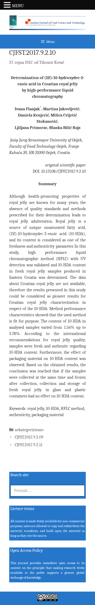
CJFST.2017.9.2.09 (29, 437)
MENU (18, 5)
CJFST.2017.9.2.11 (28, 444)
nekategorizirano (29, 429)
